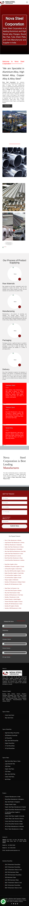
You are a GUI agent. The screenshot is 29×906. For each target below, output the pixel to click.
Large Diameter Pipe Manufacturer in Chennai (14, 542)
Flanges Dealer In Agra (10, 804)
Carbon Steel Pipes (9, 776)
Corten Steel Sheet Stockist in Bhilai (13, 821)
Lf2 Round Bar (8, 738)
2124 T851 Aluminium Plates (12, 880)
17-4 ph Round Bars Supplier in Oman (13, 575)
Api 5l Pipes (8, 779)
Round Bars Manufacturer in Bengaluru (14, 799)
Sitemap (21, 901)
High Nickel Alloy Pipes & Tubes (12, 761)
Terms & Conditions (14, 901)
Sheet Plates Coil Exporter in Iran (12, 588)
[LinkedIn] (15, 903)
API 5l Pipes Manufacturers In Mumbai (14, 826)
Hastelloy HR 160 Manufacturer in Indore (13, 603)
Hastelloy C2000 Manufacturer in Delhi (13, 608)
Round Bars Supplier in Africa (11, 564)
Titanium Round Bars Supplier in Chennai (13, 601)
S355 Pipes (7, 766)
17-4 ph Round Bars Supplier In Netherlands (12, 813)
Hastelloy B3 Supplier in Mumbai (12, 606)
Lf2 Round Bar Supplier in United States (13, 568)
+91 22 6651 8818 (11, 847)
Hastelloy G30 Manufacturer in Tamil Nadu (14, 595)
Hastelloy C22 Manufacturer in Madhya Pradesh (15, 582)
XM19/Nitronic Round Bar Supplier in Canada (14, 566)
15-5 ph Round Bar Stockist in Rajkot (14, 823)
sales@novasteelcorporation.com (13, 850)
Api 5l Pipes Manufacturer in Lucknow (13, 555)
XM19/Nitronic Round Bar (11, 735)
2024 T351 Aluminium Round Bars (13, 874)
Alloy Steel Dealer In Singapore (12, 801)
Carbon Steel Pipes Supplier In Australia (14, 816)
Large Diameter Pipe (10, 763)
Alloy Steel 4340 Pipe (10, 774)
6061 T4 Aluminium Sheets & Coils (13, 882)
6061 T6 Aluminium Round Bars (12, 885)
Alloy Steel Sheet (9, 717)
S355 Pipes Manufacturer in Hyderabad (13, 544)
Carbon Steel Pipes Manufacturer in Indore (14, 553)
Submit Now (14, 526)
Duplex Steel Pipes (9, 769)
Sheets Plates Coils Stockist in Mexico (14, 818)
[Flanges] (14, 247)
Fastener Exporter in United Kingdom (13, 599)
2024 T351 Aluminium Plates (12, 872)
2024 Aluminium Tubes (10, 877)
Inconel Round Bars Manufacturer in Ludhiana (14, 560)
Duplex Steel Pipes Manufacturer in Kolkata (14, 547)
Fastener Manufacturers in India (12, 796)
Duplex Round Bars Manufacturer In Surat (15, 809)
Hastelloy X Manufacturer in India (12, 597)
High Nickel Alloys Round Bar (12, 732)
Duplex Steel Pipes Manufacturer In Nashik (15, 807)
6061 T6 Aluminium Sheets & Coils (13, 887)
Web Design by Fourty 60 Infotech (14, 900)
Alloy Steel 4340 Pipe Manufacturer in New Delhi (15, 551)
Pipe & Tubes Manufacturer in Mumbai (13, 540)
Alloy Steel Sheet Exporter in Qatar (12, 592)
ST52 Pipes (8, 771)
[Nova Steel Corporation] (7, 2)
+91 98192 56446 (11, 845)
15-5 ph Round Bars (10, 748)
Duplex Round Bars (9, 743)
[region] (14, 29)
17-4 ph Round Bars (10, 745)
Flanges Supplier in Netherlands (11, 579)
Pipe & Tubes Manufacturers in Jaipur (14, 829)
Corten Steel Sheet (9, 715)
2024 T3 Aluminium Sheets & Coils (13, 869)
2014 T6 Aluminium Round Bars (12, 864)
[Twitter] (13, 903)
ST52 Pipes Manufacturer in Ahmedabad (13, 549)
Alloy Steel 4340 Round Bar (11, 740)
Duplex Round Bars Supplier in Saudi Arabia (14, 573)
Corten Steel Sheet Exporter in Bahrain (13, 590)
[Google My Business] (17, 903)
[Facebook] (11, 903)
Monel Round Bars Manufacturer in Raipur (14, 558)
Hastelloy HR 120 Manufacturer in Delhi (13, 584)
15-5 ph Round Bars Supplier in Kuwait (13, 577)
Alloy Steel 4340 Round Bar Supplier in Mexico (15, 571)
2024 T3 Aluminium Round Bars (12, 867)
